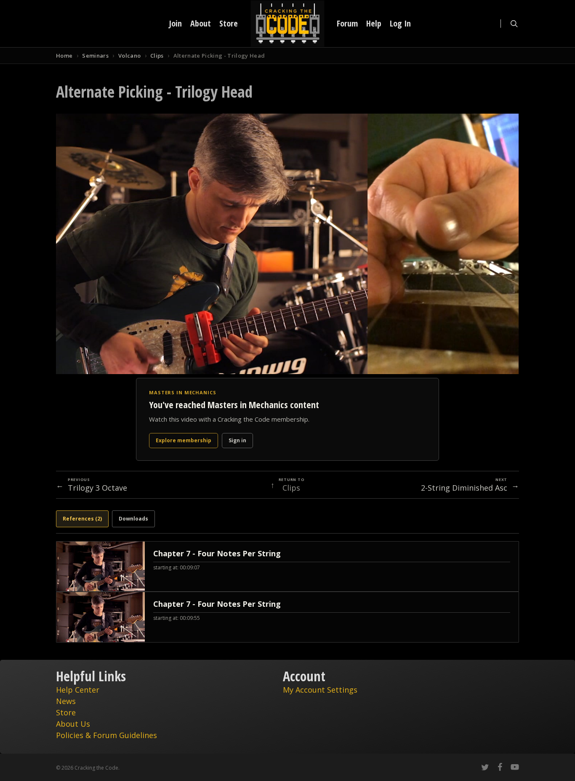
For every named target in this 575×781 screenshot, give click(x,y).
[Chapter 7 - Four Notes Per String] (287, 566)
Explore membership (183, 440)
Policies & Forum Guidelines (106, 735)
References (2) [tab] (82, 518)
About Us (73, 724)
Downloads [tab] (133, 518)
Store (66, 712)
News (66, 701)
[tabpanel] (287, 591)
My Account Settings (320, 690)
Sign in (237, 440)
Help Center (77, 690)
